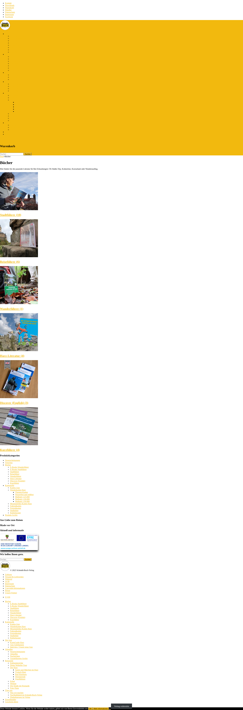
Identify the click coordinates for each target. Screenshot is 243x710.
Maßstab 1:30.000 (22, 499)
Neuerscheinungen (17, 84)
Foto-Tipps (14, 120)
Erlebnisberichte (16, 95)
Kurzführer (14, 52)
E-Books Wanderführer (19, 38)
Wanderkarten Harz (18, 59)
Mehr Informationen (101, 709)
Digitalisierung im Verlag (20, 130)
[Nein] (110, 709)
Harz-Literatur (16, 47)
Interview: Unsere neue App (21, 79)
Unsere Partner (11, 593)
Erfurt (12, 114)
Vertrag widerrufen (121, 706)
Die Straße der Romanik (19, 118)
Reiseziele (9, 93)
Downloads (9, 5)
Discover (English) (17, 50)
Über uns (8, 123)
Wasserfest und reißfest (24, 494)
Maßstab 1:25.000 (22, 497)
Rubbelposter (15, 70)
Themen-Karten (21, 492)
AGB (7, 581)
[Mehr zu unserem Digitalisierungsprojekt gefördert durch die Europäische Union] (19, 549)
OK (90, 709)
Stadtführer (14, 41)
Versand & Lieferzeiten (14, 577)
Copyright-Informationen (15, 588)
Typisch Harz (20, 104)
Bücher (8, 34)
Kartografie (9, 54)
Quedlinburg (20, 111)
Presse (7, 590)
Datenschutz (10, 12)
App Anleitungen (17, 77)
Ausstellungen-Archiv (19, 91)
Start (2, 156)
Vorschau (9, 463)
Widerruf (8, 579)
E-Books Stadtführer (18, 36)
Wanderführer (15, 45)
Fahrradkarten (15, 63)
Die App (8, 72)
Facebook (9, 17)
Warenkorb (9, 8)
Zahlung (8, 574)
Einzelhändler (10, 132)
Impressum (9, 14)
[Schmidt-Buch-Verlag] (5, 29)
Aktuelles (9, 82)
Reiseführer (14, 43)
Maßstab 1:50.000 (22, 501)
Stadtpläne (14, 68)
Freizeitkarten (15, 66)
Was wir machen (16, 125)
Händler (8, 10)
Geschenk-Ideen (11, 134)
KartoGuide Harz (17, 75)
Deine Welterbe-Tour (18, 98)
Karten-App (15, 57)
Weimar (13, 116)
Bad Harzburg (21, 107)
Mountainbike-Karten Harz (21, 61)
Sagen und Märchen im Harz (26, 102)
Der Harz (14, 100)
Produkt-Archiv (11, 515)
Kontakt (8, 3)
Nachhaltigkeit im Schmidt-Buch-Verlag (26, 127)
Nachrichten (15, 88)
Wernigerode (20, 109)
